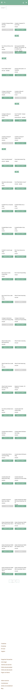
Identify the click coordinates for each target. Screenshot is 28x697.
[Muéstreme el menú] (2, 2)
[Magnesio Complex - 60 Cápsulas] (20, 380)
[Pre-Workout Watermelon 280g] (7, 402)
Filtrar (2, 7)
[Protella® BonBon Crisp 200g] (20, 221)
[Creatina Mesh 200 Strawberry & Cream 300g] (20, 470)
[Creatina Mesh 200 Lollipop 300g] (20, 402)
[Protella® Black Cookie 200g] (7, 221)
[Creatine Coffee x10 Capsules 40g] (20, 85)
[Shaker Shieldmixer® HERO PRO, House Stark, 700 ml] (20, 561)
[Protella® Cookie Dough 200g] (7, 243)
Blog (2, 688)
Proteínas (3, 646)
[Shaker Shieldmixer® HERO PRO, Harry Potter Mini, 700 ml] (20, 493)
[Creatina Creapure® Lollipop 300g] (20, 130)
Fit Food (3, 648)
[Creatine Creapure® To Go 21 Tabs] (20, 17)
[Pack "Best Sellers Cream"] (20, 175)
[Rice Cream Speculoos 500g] (20, 243)
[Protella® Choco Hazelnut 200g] (7, 198)
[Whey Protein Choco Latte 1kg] (7, 357)
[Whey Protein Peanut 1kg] (20, 289)
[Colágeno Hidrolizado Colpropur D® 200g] (7, 85)
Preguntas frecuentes (6, 659)
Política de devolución (6, 670)
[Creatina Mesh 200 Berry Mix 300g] (7, 425)
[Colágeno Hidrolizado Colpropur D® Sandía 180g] (20, 311)
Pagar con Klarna (5, 672)
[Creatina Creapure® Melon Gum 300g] (7, 493)
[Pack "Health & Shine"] (7, 62)
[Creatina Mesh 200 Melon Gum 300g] (20, 425)
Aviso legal (4, 662)
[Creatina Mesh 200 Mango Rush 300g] (7, 470)
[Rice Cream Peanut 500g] (20, 266)
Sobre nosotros (5, 680)
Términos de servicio (6, 664)
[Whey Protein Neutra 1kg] (20, 357)
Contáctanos (4, 683)
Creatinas (3, 643)
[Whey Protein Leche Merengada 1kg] (7, 334)
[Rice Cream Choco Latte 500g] (7, 289)
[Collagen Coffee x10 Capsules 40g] (7, 107)
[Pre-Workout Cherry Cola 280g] (7, 39)
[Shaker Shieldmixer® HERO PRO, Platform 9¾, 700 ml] (7, 538)
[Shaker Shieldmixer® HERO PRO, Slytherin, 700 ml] (20, 538)
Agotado (8, 29)
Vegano (3, 651)
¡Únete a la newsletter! (7, 686)
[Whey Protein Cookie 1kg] (20, 334)
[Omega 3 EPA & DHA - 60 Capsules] (20, 62)
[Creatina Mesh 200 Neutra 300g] (20, 448)
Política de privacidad (6, 667)
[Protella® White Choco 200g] (20, 198)
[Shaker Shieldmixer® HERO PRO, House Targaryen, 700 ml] (7, 561)
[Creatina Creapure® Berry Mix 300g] (7, 17)
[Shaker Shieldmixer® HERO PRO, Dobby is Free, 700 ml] (7, 516)
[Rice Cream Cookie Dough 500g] (7, 266)
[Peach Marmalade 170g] (20, 153)
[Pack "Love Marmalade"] (7, 153)
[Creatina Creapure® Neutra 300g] (7, 130)
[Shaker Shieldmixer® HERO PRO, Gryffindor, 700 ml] (20, 516)
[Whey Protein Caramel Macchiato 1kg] (7, 380)
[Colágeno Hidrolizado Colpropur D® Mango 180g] (7, 311)
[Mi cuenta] (23, 2)
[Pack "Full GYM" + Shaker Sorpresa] (20, 107)
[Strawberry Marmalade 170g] (7, 175)
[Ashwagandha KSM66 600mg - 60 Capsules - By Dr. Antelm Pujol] (20, 39)
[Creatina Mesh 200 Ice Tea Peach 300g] (7, 448)
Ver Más (7, 75)
